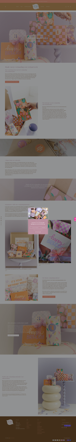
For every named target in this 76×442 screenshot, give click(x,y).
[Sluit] (46, 209)
